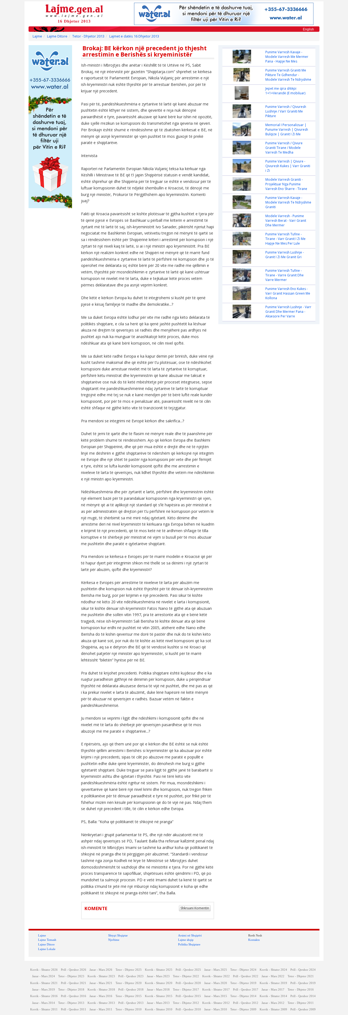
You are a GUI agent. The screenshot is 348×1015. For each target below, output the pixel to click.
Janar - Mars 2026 (100, 969)
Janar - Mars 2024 (43, 976)
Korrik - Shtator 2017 (216, 989)
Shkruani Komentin (195, 908)
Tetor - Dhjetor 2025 (129, 969)
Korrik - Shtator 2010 (158, 1009)
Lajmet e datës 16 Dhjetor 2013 (134, 36)
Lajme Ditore (57, 36)
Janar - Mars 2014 (43, 1002)
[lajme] (74, 10)
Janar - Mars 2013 (158, 1002)
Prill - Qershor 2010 (188, 1009)
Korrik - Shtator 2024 (273, 969)
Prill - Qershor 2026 (73, 969)
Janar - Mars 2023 (158, 976)
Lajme (37, 36)
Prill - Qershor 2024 (303, 969)
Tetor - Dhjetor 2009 (243, 1009)
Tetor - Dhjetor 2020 (129, 983)
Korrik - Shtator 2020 (158, 983)
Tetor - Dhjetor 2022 (186, 976)
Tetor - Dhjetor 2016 (301, 989)
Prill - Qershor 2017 (245, 989)
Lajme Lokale (46, 949)
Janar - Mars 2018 (158, 989)
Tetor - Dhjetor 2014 (243, 996)
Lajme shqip (186, 939)
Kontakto (254, 939)
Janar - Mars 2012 (273, 1002)
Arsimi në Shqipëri (190, 935)
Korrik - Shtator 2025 (158, 969)
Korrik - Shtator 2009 (273, 1009)
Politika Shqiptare (189, 944)
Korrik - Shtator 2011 (44, 1009)
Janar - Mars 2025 (215, 969)
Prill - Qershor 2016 (73, 996)
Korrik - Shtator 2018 (101, 989)
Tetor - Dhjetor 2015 (129, 996)
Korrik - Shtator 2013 (101, 1002)
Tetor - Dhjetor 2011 (301, 1002)
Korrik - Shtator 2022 (216, 976)
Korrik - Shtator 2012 (216, 1002)
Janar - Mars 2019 (43, 989)
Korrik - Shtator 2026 (44, 969)
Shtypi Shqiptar (118, 935)
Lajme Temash (47, 939)
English (308, 29)
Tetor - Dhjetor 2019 (243, 983)
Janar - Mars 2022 (273, 976)
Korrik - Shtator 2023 (101, 976)
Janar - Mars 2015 (215, 996)
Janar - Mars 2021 (100, 983)
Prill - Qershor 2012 (245, 1002)
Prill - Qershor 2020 (188, 983)
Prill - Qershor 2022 (245, 976)
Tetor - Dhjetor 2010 (129, 1009)
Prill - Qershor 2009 (303, 1009)
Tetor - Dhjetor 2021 (301, 976)
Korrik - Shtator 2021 (44, 983)
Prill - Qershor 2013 (131, 1002)
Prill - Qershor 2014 (303, 996)
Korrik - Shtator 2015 (158, 996)
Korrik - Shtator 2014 (273, 996)
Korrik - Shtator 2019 (273, 983)
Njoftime (113, 939)
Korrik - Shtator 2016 (44, 996)
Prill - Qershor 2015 (188, 996)
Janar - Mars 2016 (100, 996)
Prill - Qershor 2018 (131, 989)
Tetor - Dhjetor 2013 (88, 36)
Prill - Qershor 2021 (73, 983)
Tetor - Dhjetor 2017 (186, 989)
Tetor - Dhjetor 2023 (71, 976)
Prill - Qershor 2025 (188, 969)
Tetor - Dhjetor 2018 (71, 989)
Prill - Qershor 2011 (73, 1009)
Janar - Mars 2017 (273, 989)
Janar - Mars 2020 (215, 983)
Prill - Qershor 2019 (303, 983)
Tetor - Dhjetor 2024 (243, 969)
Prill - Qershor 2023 (131, 976)
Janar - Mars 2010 (215, 1009)
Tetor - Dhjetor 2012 (186, 1002)
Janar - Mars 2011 (100, 1009)
